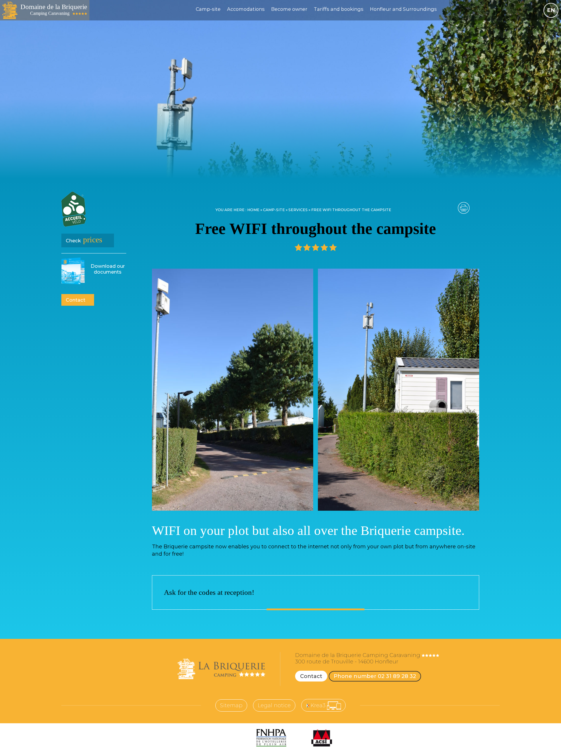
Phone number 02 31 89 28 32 (375, 676)
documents (108, 269)
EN (551, 10)
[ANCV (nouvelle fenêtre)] (230, 738)
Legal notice (274, 705)
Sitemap (231, 705)
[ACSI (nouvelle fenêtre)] (321, 738)
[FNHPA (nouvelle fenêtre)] (271, 738)
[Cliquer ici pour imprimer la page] (464, 208)
